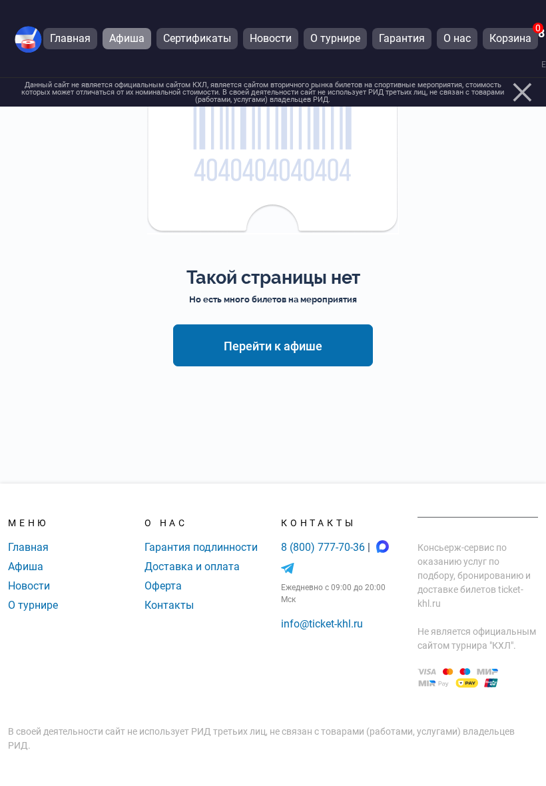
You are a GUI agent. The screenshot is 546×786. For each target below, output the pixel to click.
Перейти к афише (273, 346)
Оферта (163, 586)
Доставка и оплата (192, 566)
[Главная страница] (28, 39)
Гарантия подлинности (201, 547)
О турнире (33, 605)
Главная (28, 547)
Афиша (25, 566)
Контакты (169, 605)
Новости (29, 586)
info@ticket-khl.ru (322, 623)
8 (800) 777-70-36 (324, 547)
